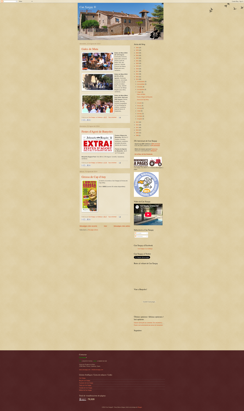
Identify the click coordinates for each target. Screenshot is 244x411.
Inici (105, 226)
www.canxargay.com (84, 369)
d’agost (139, 92)
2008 (137, 135)
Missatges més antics (122, 226)
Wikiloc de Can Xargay (85, 390)
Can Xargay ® (88, 7)
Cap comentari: (112, 117)
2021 (137, 61)
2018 (137, 68)
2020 (137, 63)
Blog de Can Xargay (84, 380)
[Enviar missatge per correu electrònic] (119, 117)
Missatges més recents (88, 226)
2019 (137, 66)
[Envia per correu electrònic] (82, 120)
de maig (139, 108)
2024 (137, 53)
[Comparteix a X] (86, 120)
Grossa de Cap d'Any (94, 177)
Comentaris (139, 236)
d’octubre (140, 87)
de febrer (140, 116)
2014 (137, 79)
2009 (137, 132)
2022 (137, 58)
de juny (139, 105)
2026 (137, 47)
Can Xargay (82, 378)
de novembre (141, 84)
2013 (137, 122)
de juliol (139, 103)
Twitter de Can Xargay (85, 385)
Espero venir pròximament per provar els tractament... (149, 325)
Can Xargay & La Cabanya (145, 248)
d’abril (139, 111)
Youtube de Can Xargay (85, 388)
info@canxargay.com (97, 369)
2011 (137, 127)
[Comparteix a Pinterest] (90, 120)
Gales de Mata (90, 49)
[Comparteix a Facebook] (88, 120)
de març (139, 113)
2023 (137, 55)
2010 (137, 130)
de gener (139, 119)
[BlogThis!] (84, 120)
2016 (137, 74)
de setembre (141, 89)
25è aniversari (156, 144)
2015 (137, 76)
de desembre (141, 81)
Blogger (140, 407)
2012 (137, 125)
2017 (137, 71)
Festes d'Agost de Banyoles (97, 131)
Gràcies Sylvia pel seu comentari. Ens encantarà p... (148, 322)
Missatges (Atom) (93, 230)
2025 (137, 50)
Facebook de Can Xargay (86, 383)
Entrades (138, 233)
